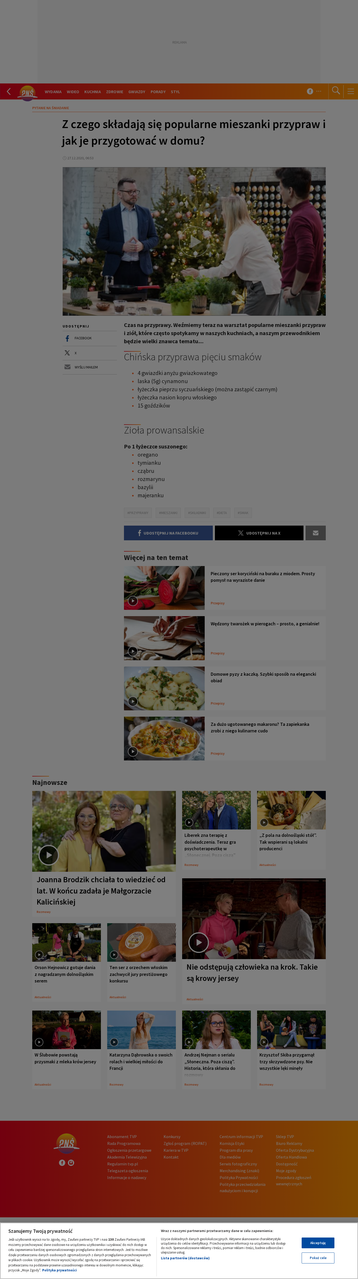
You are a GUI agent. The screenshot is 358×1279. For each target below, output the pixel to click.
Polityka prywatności (59, 1270)
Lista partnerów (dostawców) (185, 1258)
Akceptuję (318, 1243)
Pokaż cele (318, 1258)
